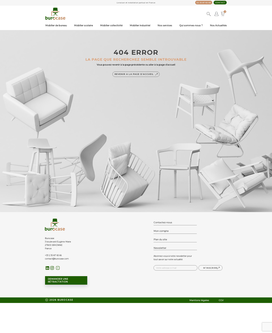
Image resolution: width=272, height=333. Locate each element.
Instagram (53, 268)
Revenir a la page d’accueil (134, 74)
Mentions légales (199, 300)
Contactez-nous (163, 222)
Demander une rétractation (58, 280)
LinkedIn (47, 268)
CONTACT (220, 2)
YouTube (58, 268)
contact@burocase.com (57, 258)
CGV (221, 300)
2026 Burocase (61, 300)
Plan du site (160, 239)
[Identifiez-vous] (216, 14)
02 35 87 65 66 (203, 2)
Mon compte (161, 231)
